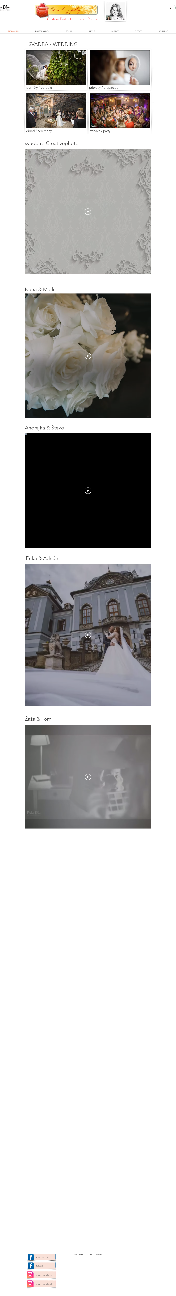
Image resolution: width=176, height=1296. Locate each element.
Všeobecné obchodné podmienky (88, 1254)
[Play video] (88, 211)
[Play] (170, 8)
